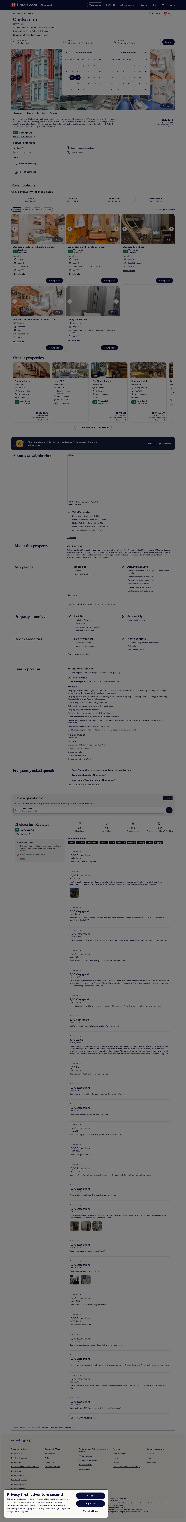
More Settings (90, 1511)
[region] (56, 1503)
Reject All (91, 1503)
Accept (90, 1495)
